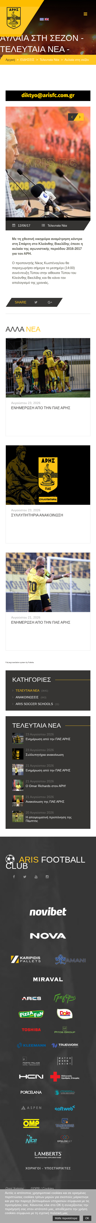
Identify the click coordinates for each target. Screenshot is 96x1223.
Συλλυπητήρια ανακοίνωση (37, 515)
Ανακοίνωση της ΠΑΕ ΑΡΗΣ (45, 801)
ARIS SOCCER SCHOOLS (37, 704)
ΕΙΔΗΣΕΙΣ (27, 59)
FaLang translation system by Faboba (20, 662)
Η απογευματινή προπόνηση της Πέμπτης (49, 819)
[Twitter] (35, 302)
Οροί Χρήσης (15, 1188)
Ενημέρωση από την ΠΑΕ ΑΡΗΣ (40, 408)
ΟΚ (87, 1218)
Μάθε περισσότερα (66, 1218)
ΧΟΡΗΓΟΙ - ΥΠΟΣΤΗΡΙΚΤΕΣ (48, 1168)
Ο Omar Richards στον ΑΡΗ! (46, 786)
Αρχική (10, 59)
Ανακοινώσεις (31, 697)
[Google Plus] (49, 302)
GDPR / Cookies (42, 1188)
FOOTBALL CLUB (45, 863)
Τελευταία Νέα (49, 59)
